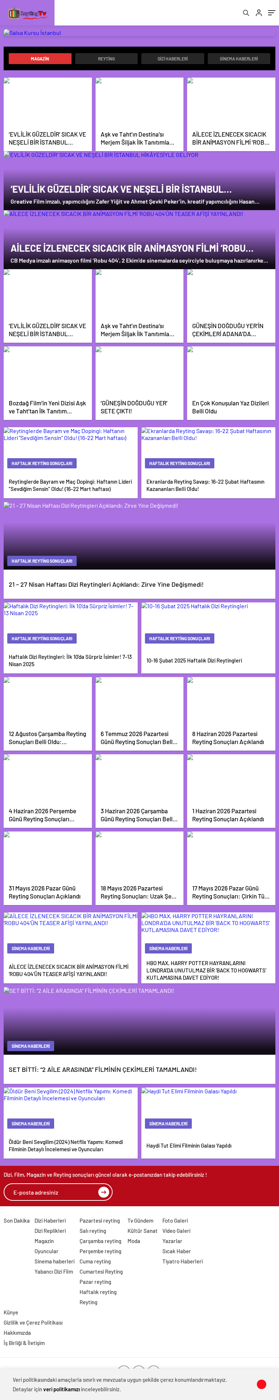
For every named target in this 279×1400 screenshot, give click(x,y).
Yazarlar (172, 1241)
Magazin (40, 58)
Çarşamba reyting (100, 1241)
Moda (134, 1241)
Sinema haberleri (239, 58)
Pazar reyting (95, 1281)
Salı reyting (93, 1230)
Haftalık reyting (98, 1292)
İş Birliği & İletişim (24, 1343)
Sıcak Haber (176, 1251)
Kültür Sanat (143, 1230)
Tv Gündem (140, 1220)
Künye (11, 1312)
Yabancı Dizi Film (54, 1271)
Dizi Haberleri (173, 58)
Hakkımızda (17, 1332)
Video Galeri (176, 1230)
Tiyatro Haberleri (182, 1261)
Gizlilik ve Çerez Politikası (33, 1322)
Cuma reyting (95, 1261)
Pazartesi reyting (100, 1220)
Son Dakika (17, 1220)
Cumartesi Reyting (101, 1271)
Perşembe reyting (100, 1251)
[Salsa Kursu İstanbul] (139, 32)
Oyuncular (46, 1251)
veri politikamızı (61, 1389)
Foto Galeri (175, 1220)
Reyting (106, 58)
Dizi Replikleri (50, 1230)
